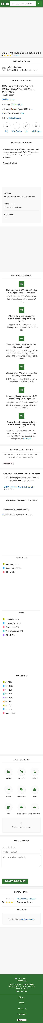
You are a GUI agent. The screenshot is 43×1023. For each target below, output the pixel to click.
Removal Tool (21, 991)
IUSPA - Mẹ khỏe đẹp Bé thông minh (18, 487)
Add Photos (36, 131)
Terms (21, 1003)
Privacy (21, 997)
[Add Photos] (36, 125)
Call (6, 128)
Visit (22, 113)
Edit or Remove (15, 118)
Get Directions (8, 99)
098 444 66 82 (17, 105)
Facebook (27, 439)
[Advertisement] (21, 28)
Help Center (21, 1014)
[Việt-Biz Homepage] (5, 3)
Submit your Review (15, 881)
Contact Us (21, 1009)
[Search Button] (39, 3)
